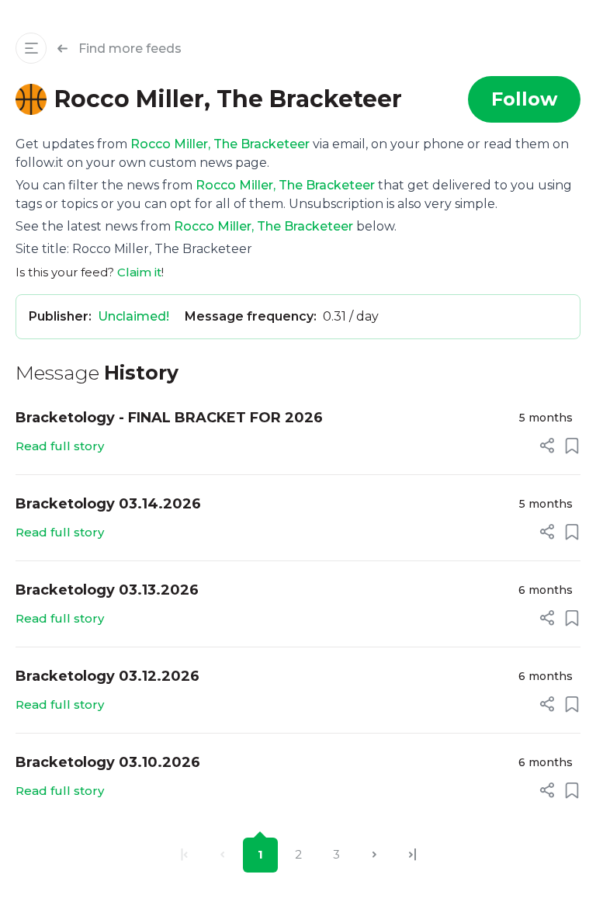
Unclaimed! (133, 316)
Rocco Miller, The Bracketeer (220, 144)
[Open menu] (31, 48)
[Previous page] (222, 855)
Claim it (139, 272)
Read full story (60, 446)
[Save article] (571, 445)
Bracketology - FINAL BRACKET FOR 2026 (169, 417)
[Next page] (374, 855)
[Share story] (547, 445)
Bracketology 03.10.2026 (108, 762)
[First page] (184, 855)
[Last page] (412, 855)
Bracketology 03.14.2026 (108, 503)
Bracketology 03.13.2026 (107, 590)
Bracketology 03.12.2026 (107, 676)
